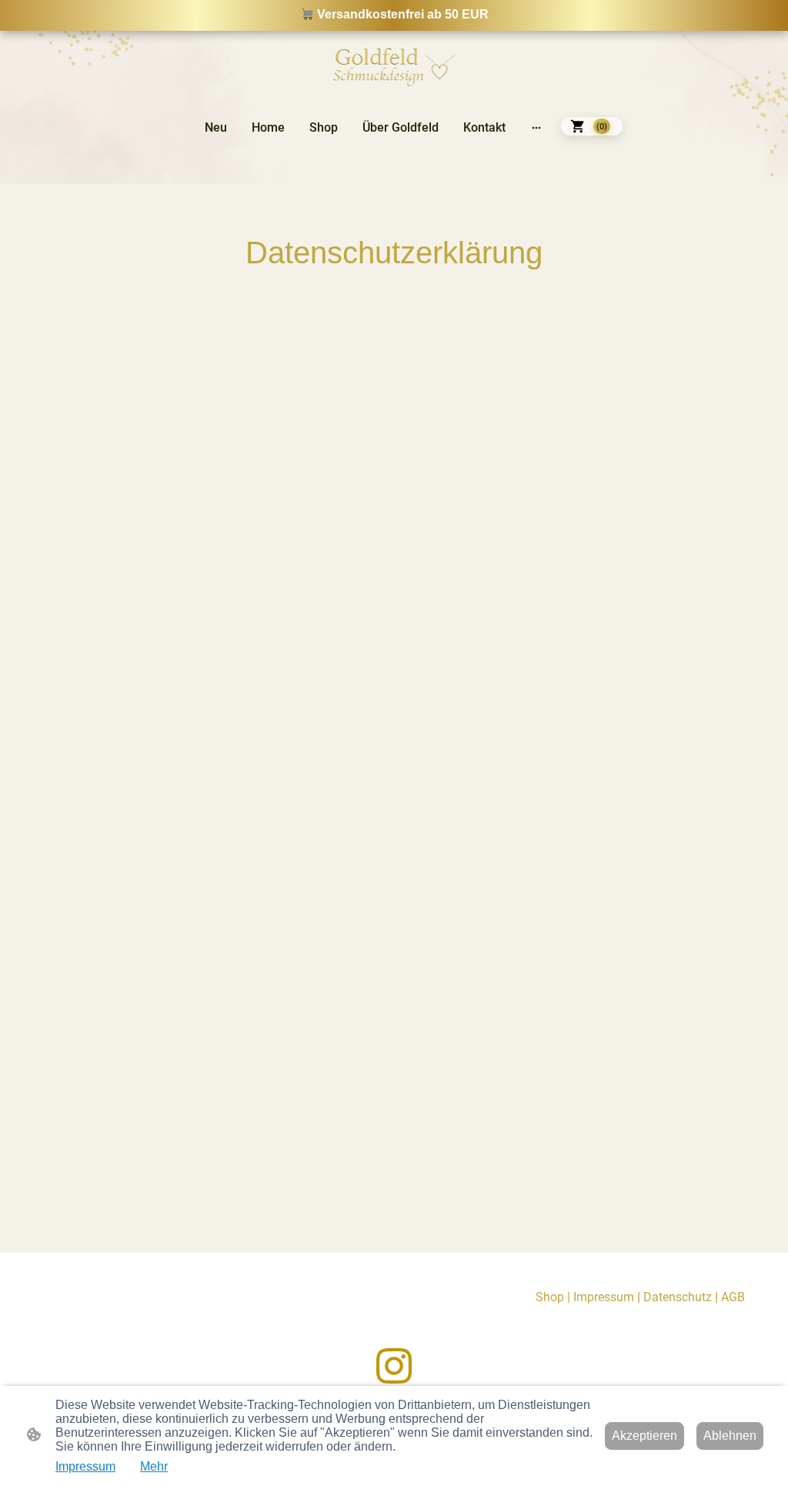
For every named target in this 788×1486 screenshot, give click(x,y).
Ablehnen (729, 1435)
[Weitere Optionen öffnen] (536, 126)
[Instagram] (394, 1365)
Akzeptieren (644, 1435)
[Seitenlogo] (394, 65)
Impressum (85, 1466)
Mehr (154, 1466)
